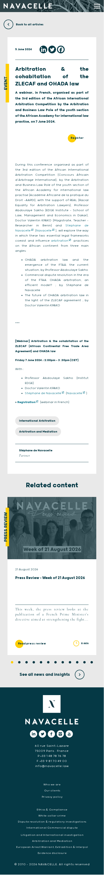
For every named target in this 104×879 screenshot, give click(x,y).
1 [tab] (12, 662)
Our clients (52, 790)
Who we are (52, 784)
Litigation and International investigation (52, 835)
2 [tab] (19, 662)
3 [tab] (26, 662)
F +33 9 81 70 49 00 (52, 761)
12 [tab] (91, 662)
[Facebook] (61, 49)
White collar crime (52, 815)
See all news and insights (45, 674)
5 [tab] (41, 662)
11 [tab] (84, 662)
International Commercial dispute (52, 827)
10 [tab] (77, 662)
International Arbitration (37, 421)
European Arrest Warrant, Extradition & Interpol (52, 847)
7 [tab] (55, 662)
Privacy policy (52, 796)
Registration (26, 402)
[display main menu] (97, 6)
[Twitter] (52, 49)
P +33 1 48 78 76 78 (52, 756)
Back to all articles (29, 24)
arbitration (59, 241)
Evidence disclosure (52, 853)
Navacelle (44, 230)
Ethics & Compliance (52, 809)
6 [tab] (48, 662)
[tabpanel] (51, 576)
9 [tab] (70, 662)
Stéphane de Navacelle (43, 393)
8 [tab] (62, 662)
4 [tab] (33, 662)
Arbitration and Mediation (38, 431)
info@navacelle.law (52, 766)
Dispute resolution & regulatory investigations (52, 821)
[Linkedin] (43, 49)
